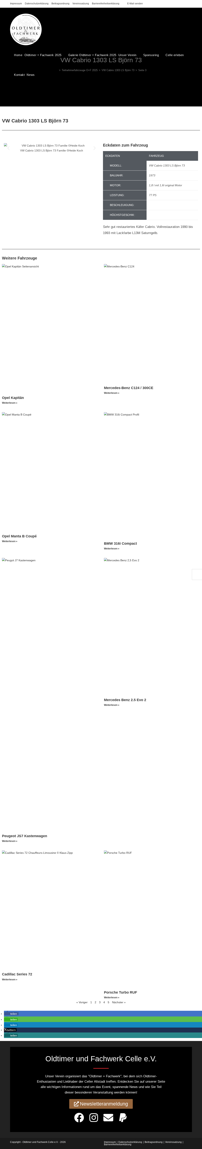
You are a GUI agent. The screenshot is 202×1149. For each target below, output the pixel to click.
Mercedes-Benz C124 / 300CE (128, 388)
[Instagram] (94, 1118)
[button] (8, 148)
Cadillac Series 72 (17, 974)
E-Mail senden (135, 3)
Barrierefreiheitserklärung (105, 3)
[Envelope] (108, 1118)
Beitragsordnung (60, 3)
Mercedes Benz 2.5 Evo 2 (125, 700)
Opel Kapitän (13, 398)
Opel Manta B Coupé (19, 536)
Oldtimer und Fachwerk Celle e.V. (40, 1142)
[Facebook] (79, 1118)
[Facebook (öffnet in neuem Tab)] (182, 4)
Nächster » (119, 1002)
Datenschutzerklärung (37, 3)
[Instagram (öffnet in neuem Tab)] (186, 4)
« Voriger (82, 1002)
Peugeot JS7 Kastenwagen (24, 836)
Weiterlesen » (9, 402)
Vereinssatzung (80, 3)
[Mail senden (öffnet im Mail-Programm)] (190, 4)
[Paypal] (123, 1118)
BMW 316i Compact (120, 543)
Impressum (16, 3)
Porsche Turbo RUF (120, 992)
